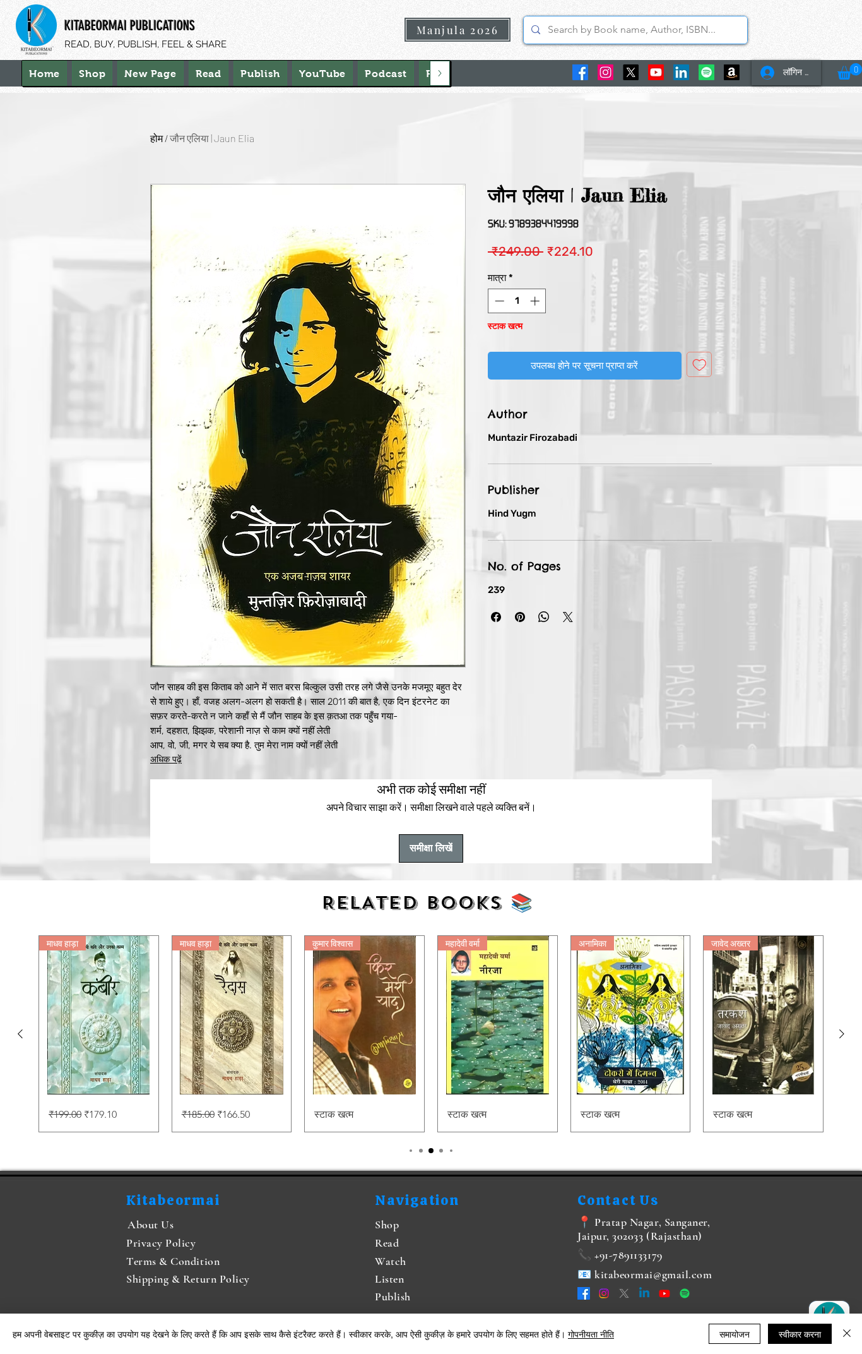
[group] (431, 1034)
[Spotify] (706, 72)
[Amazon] (732, 72)
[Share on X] (568, 617)
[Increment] (536, 301)
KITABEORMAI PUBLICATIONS (129, 25)
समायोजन (734, 1333)
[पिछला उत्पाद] (20, 1033)
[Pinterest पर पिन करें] (520, 617)
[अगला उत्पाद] (841, 1033)
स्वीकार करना (800, 1333)
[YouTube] (656, 72)
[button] (849, 71)
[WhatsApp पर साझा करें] (544, 617)
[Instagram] (605, 72)
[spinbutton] (517, 301)
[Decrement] (498, 301)
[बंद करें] (846, 1334)
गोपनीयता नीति (591, 1333)
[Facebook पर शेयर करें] (496, 617)
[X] (631, 72)
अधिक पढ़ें (166, 759)
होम (156, 138)
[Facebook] (580, 72)
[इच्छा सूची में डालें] (699, 365)
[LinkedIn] (681, 72)
